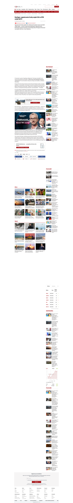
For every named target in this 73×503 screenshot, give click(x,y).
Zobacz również (35, 102)
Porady (52, 498)
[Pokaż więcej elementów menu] (58, 9)
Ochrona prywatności (33, 500)
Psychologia (53, 497)
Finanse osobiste (23, 13)
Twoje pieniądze (24, 498)
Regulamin (40, 500)
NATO (27, 154)
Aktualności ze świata (17, 498)
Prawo (37, 495)
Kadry (37, 496)
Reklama (26, 500)
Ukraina (49, 11)
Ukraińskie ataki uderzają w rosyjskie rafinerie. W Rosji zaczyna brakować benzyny (40, 231)
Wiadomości (45, 495)
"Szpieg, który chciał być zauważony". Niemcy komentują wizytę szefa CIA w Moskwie (29, 241)
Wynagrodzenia (31, 490)
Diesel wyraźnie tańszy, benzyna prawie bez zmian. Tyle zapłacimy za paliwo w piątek (40, 217)
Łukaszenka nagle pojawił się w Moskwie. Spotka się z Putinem (40, 251)
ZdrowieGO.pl (44, 4)
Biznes (23, 488)
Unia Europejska (39, 11)
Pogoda (45, 498)
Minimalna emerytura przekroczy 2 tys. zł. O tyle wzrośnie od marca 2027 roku (29, 217)
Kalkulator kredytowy (32, 498)
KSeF (22, 491)
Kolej (44, 491)
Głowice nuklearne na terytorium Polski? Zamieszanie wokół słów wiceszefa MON (18, 207)
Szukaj (57, 6)
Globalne (16, 496)
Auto (44, 497)
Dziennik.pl (45, 494)
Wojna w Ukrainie (34, 13)
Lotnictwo (45, 492)
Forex (52, 491)
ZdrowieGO (53, 494)
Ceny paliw (29, 13)
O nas (21, 500)
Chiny (52, 11)
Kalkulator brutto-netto (32, 495)
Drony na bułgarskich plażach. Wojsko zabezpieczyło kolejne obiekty (19, 241)
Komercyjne (38, 491)
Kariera (30, 491)
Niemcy (24, 11)
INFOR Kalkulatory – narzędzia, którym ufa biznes (26, 145)
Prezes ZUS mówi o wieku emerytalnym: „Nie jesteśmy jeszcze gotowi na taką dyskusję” (40, 207)
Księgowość (38, 497)
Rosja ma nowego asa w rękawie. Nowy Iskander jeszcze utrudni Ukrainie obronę (29, 251)
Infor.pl (38, 494)
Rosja (27, 11)
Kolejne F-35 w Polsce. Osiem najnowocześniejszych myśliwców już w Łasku (19, 197)
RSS (57, 500)
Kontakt (16, 500)
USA (29, 11)
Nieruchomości (39, 488)
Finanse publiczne (24, 496)
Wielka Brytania (45, 11)
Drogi (45, 490)
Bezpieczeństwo (56, 11)
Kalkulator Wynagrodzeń (32, 496)
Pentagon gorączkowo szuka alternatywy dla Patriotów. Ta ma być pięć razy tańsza (40, 241)
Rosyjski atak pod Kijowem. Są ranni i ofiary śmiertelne (19, 231)
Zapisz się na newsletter (31, 23)
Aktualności (20, 11)
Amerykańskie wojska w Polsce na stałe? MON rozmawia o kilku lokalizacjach (18, 217)
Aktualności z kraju (17, 497)
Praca (30, 488)
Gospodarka (24, 494)
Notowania (53, 488)
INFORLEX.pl (40, 4)
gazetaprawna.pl (53, 4)
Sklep (57, 4)
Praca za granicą (32, 492)
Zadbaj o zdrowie (40, 13)
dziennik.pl (35, 4)
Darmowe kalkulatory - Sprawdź (23, 147)
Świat (16, 11)
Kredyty (23, 497)
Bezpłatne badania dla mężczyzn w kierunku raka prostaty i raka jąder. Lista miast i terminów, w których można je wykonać (29, 197)
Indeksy (52, 489)
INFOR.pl (32, 4)
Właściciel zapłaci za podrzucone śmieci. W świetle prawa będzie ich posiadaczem (30, 207)
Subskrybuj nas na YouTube (21, 23)
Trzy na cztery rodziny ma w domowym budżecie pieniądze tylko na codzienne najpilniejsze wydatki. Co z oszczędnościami (40, 197)
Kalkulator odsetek (32, 497)
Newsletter (49, 4)
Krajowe (16, 495)
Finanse (23, 492)
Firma (22, 490)
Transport (45, 488)
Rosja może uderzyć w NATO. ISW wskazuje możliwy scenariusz (19, 251)
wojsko (24, 154)
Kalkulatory (31, 494)
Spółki (52, 490)
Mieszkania (38, 490)
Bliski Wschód (34, 11)
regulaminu (37, 480)
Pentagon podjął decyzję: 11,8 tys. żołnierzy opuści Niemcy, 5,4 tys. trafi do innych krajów (35, 100)
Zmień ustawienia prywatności (49, 500)
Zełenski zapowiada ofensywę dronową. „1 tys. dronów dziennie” (29, 231)
